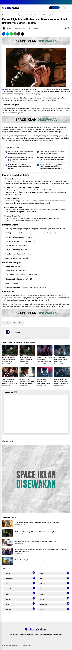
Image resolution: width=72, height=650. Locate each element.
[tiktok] (14, 2)
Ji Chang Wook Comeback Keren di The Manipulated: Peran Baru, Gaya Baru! (27, 381)
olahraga (20, 599)
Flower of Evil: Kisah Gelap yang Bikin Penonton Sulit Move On (9, 381)
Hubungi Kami (57, 634)
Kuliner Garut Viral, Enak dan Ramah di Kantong (29, 560)
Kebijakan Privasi (32, 634)
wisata (54, 609)
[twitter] (5, 2)
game (20, 583)
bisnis (54, 573)
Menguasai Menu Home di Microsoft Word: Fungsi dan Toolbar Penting (36, 541)
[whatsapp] (11, 34)
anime (20, 573)
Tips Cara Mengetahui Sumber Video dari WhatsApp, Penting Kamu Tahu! (37, 522)
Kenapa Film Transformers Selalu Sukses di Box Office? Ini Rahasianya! (52, 152)
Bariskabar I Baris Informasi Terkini (21, 645)
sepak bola (54, 604)
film (14, 323)
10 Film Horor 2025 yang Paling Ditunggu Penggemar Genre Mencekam (20, 152)
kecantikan (20, 589)
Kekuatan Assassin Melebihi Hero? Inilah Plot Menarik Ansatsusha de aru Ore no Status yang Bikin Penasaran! (41, 550)
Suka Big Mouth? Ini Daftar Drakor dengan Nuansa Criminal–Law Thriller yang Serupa (61, 381)
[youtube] (11, 2)
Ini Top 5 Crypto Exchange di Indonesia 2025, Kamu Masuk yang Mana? (36, 532)
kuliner (20, 594)
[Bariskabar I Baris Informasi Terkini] (10, 9)
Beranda (4, 15)
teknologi (20, 609)
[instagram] (8, 2)
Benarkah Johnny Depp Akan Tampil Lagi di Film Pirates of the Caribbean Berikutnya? (20, 159)
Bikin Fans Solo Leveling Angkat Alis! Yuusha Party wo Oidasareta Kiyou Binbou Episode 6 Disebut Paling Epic (51, 166)
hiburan (10, 15)
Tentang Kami (14, 634)
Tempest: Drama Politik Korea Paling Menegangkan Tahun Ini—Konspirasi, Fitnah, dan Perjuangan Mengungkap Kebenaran (44, 360)
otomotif (54, 599)
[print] (15, 34)
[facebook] (3, 2)
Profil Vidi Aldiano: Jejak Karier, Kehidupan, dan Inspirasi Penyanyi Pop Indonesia (19, 166)
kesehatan (54, 589)
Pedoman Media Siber (45, 634)
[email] (18, 34)
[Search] (69, 2)
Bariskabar (6, 89)
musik (54, 594)
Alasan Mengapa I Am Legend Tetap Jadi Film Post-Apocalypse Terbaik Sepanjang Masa (52, 159)
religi (20, 604)
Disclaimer (23, 634)
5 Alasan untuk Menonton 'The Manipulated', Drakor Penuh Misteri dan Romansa (43, 381)
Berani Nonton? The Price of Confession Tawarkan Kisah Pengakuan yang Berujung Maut (8, 360)
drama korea (7, 323)
